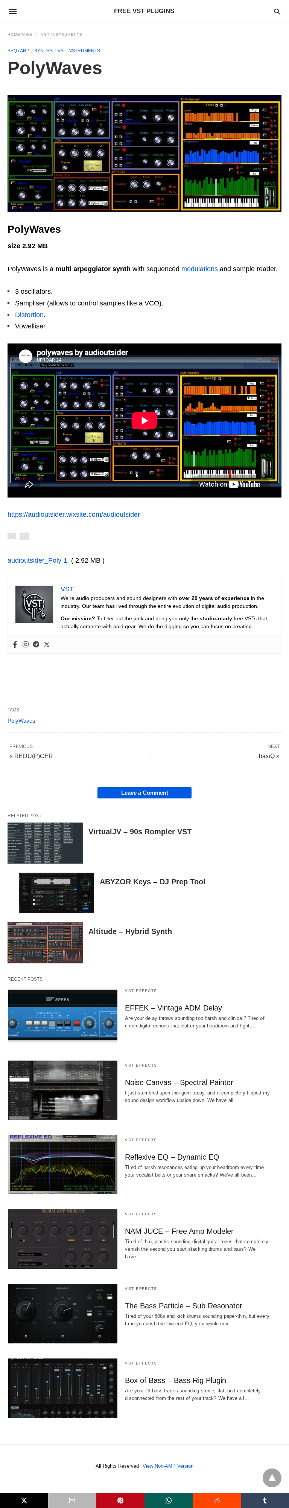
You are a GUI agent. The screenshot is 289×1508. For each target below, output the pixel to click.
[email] (72, 1500)
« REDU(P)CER (31, 756)
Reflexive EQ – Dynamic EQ (172, 1157)
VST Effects (141, 991)
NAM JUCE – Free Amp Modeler (179, 1231)
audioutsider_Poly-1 (37, 560)
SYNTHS (43, 50)
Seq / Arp (18, 50)
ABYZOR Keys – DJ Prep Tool (152, 882)
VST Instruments (61, 34)
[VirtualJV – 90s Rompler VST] (45, 843)
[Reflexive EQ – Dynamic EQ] (62, 1165)
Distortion (29, 315)
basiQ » (269, 756)
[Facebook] (15, 644)
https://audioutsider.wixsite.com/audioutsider (74, 514)
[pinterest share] (120, 1500)
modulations (199, 269)
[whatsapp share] (168, 1500)
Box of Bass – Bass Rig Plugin (175, 1380)
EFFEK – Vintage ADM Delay (173, 1008)
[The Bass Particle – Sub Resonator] (62, 1313)
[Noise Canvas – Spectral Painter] (62, 1090)
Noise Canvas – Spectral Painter (179, 1082)
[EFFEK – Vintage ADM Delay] (62, 1016)
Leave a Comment (144, 792)
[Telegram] (36, 644)
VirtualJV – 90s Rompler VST (140, 831)
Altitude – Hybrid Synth (130, 931)
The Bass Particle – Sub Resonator (183, 1306)
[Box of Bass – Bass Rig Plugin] (62, 1388)
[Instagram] (25, 644)
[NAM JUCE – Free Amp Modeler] (62, 1239)
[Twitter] (46, 644)
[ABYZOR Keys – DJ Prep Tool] (56, 893)
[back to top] (272, 1477)
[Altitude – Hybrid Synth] (45, 942)
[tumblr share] (265, 1500)
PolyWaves (21, 720)
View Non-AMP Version (168, 1466)
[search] (277, 11)
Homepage (20, 34)
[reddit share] (217, 1500)
